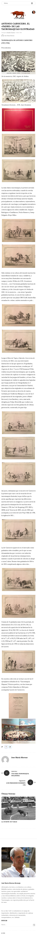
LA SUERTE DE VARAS (9, 822)
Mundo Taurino (11, 32)
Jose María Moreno (9, 35)
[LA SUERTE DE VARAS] (18, 14)
